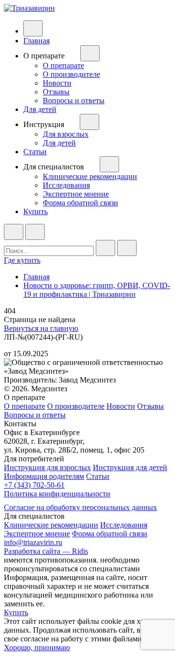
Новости (57, 83)
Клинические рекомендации (90, 176)
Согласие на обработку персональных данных (80, 507)
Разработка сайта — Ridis (46, 551)
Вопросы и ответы (74, 100)
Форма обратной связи (80, 203)
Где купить (22, 260)
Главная (36, 40)
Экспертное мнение (76, 194)
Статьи (35, 151)
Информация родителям (44, 476)
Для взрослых (65, 134)
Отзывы (56, 92)
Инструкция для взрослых (47, 467)
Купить (35, 211)
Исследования (66, 185)
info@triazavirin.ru (33, 542)
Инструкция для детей (130, 467)
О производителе (71, 74)
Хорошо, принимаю (37, 647)
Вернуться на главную (41, 328)
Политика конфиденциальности (57, 494)
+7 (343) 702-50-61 (34, 485)
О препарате (63, 65)
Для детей (39, 109)
